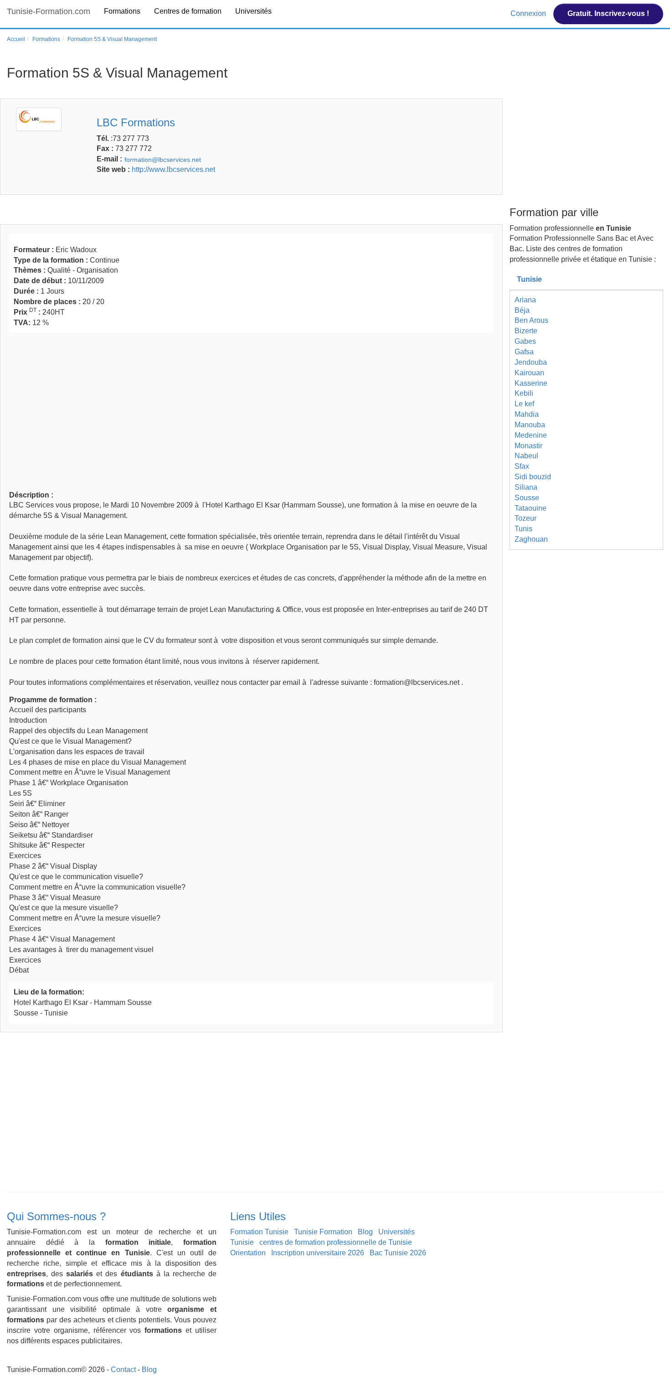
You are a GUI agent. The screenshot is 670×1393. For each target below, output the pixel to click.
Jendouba (531, 362)
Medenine (531, 435)
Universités (253, 11)
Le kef (524, 404)
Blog (365, 1232)
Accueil (16, 39)
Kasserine (531, 383)
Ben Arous (531, 320)
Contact (123, 1369)
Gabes (525, 341)
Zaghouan (531, 539)
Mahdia (527, 414)
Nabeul (526, 456)
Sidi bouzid (533, 477)
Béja (522, 310)
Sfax (522, 466)
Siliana (526, 487)
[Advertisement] (251, 410)
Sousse (527, 498)
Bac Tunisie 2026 (398, 1253)
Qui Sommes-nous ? (56, 1216)
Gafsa (524, 352)
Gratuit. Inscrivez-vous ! (608, 13)
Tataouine (530, 508)
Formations (122, 11)
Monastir (528, 446)
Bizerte (526, 331)
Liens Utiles (258, 1216)
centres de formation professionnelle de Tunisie (335, 1242)
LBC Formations (136, 122)
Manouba (530, 425)
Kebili (524, 393)
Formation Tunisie (259, 1232)
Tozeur (525, 518)
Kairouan (529, 373)
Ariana (525, 300)
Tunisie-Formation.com (48, 11)
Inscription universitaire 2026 (317, 1253)
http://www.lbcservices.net (173, 169)
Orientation (248, 1253)
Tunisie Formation (323, 1232)
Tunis (523, 529)
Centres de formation (188, 11)
